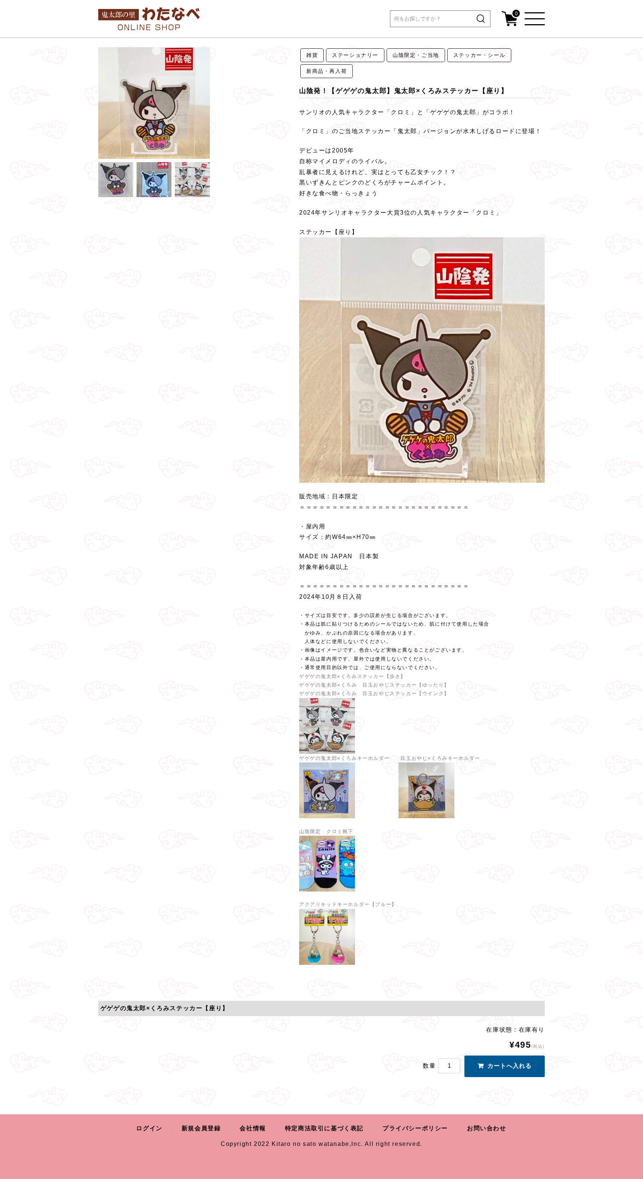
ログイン (149, 1128)
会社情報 (253, 1128)
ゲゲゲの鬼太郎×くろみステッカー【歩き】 (354, 676)
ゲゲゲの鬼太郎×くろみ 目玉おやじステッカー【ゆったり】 (374, 685)
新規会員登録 (201, 1128)
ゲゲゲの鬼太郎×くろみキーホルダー (349, 758)
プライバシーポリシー (415, 1128)
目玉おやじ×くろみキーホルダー (440, 758)
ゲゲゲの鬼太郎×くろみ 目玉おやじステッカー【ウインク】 (376, 693)
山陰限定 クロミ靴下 (328, 831)
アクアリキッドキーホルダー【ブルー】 (348, 904)
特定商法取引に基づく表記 (324, 1128)
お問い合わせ (486, 1128)
